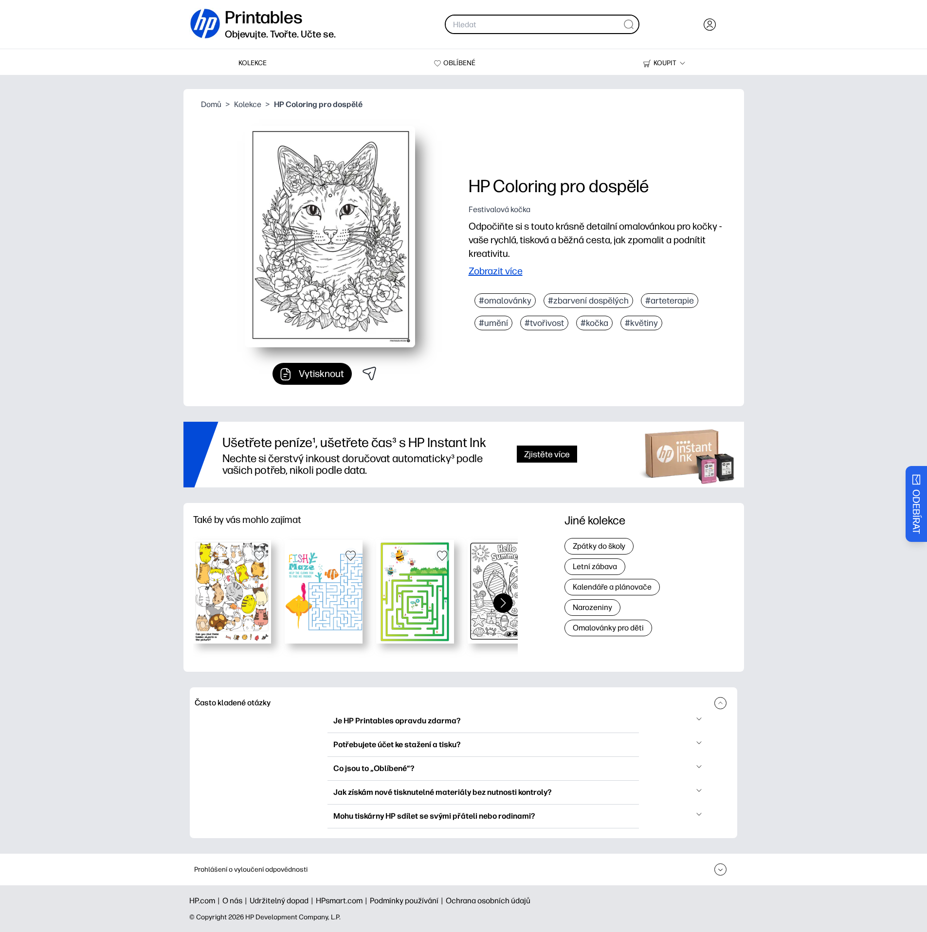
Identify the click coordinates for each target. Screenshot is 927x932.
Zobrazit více (496, 271)
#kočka (594, 323)
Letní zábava (595, 566)
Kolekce (247, 104)
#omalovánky (505, 300)
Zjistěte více (547, 454)
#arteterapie (669, 300)
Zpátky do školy (599, 546)
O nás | (236, 900)
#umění (493, 323)
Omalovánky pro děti (608, 627)
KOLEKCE (252, 63)
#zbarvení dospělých (588, 300)
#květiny (641, 323)
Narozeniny (592, 607)
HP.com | (205, 900)
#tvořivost (544, 323)
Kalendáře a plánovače (612, 586)
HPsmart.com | (343, 900)
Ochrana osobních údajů (488, 900)
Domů (211, 104)
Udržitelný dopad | (283, 900)
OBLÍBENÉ (459, 63)
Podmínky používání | (408, 900)
